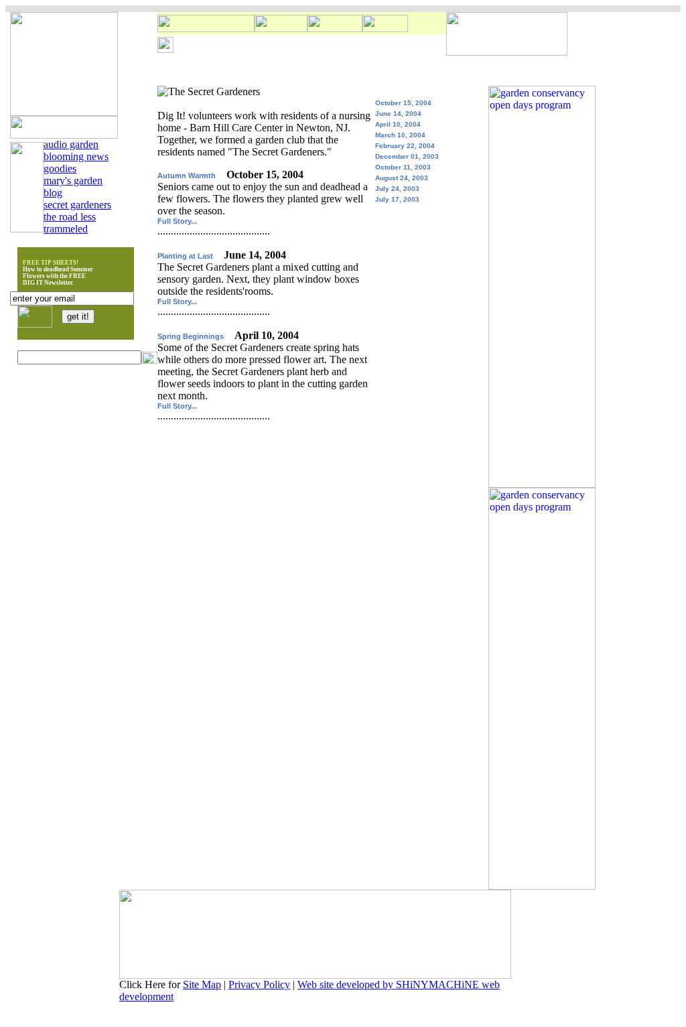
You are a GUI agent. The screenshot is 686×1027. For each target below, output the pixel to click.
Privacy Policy (259, 984)
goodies (60, 168)
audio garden (71, 144)
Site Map (202, 984)
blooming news (76, 156)
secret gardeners (77, 204)
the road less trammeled (70, 222)
